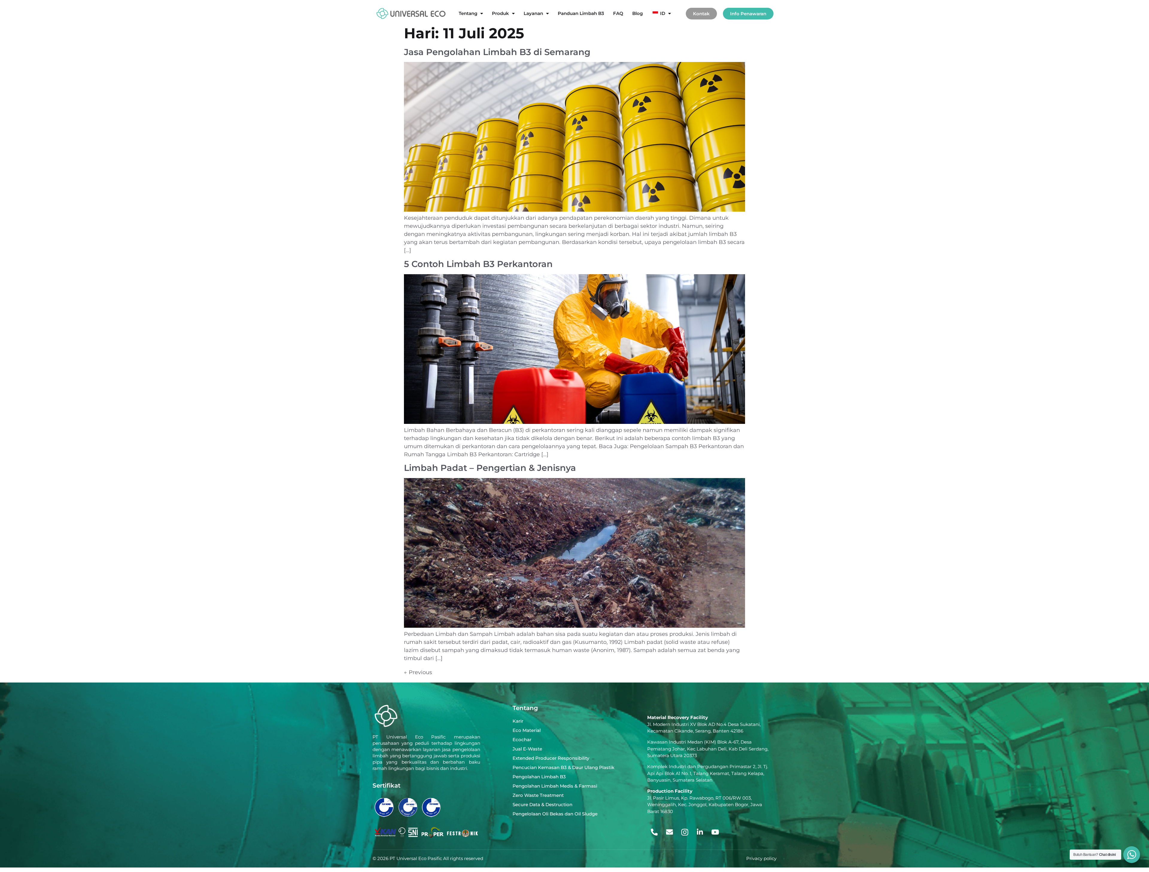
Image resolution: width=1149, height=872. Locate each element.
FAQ (618, 13)
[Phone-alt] (654, 832)
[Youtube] (715, 832)
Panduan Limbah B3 (581, 13)
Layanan (533, 13)
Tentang (468, 13)
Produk (500, 13)
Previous (418, 672)
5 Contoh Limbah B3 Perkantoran (478, 264)
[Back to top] (1130, 834)
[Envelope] (669, 832)
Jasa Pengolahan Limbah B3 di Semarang (497, 52)
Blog (637, 13)
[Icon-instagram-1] (684, 832)
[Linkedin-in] (700, 832)
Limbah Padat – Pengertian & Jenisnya (490, 467)
